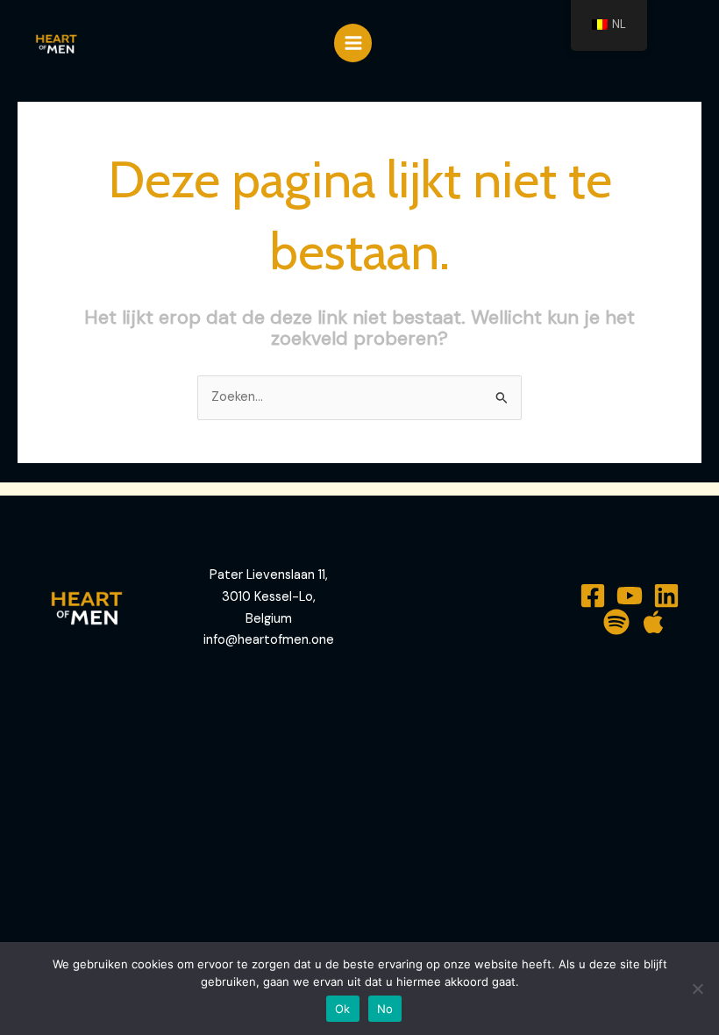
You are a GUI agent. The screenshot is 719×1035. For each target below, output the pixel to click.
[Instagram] (666, 595)
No (385, 1009)
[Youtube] (629, 595)
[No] (697, 988)
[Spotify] (616, 622)
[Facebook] (593, 595)
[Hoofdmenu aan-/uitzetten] (353, 43)
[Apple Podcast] (653, 622)
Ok (343, 1009)
